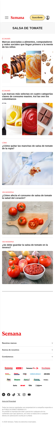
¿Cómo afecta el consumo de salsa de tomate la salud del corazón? (27, 196)
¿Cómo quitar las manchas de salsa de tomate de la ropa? (27, 147)
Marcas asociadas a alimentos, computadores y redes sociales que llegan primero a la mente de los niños (27, 44)
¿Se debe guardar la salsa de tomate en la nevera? (25, 246)
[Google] (3, 394)
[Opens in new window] (8, 394)
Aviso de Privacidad (11, 401)
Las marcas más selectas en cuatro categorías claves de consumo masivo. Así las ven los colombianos (27, 96)
